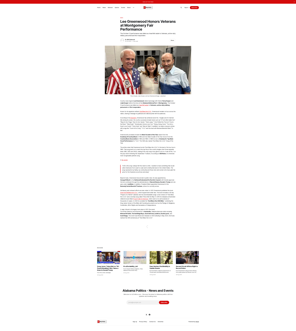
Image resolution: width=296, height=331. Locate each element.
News (104, 7)
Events (123, 7)
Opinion (117, 7)
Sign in (186, 7)
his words (124, 160)
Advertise (160, 321)
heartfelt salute (143, 105)
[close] (294, 2)
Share (172, 40)
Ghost (197, 321)
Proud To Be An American (140, 199)
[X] (146, 314)
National (110, 7)
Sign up (135, 321)
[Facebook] (149, 314)
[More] (133, 7)
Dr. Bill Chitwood (130, 39)
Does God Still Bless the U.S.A (128, 192)
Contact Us (152, 321)
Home (98, 7)
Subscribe (194, 7)
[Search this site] (181, 7)
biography (133, 118)
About (129, 7)
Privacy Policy (143, 321)
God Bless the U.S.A (145, 111)
